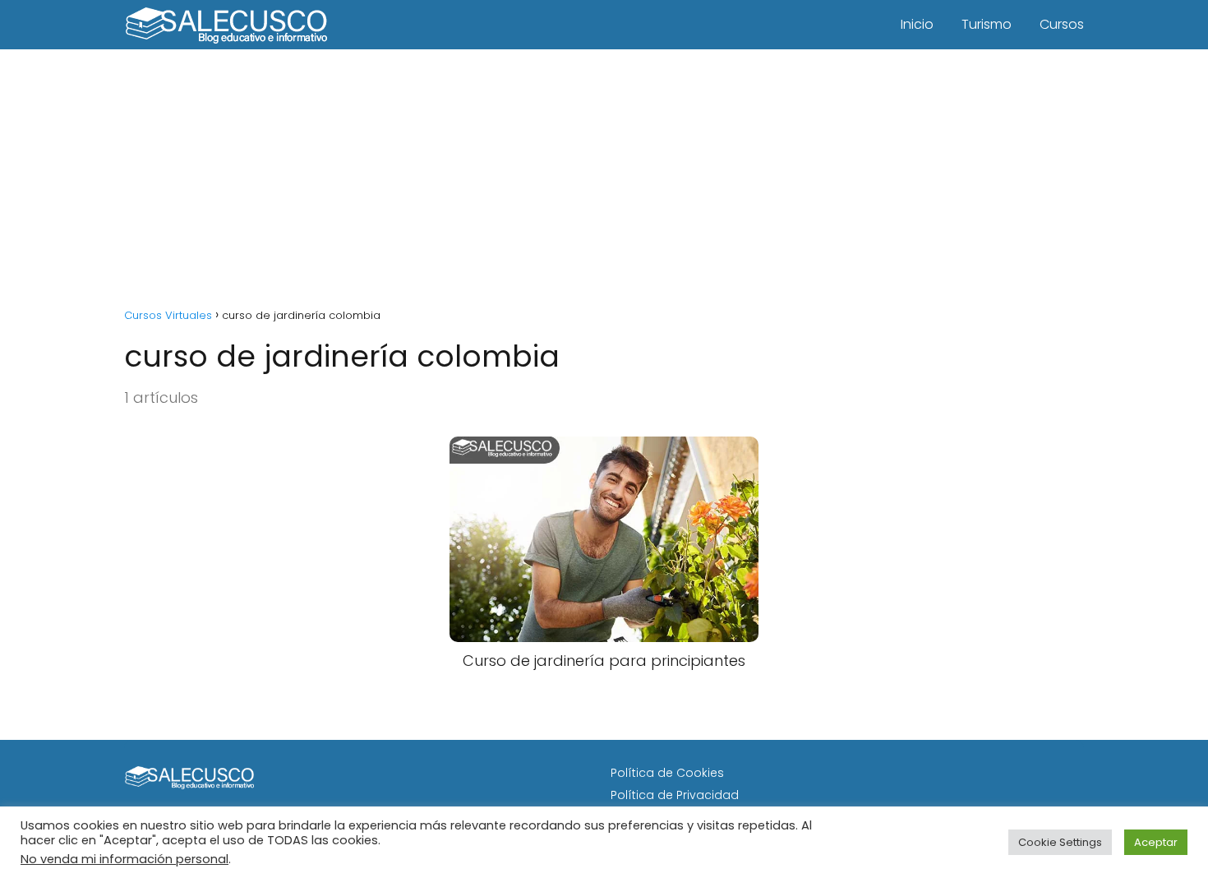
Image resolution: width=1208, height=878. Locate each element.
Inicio (917, 24)
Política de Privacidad (675, 795)
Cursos (1062, 24)
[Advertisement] (604, 173)
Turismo (986, 24)
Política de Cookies (667, 773)
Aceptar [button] (1156, 842)
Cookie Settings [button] (1060, 842)
